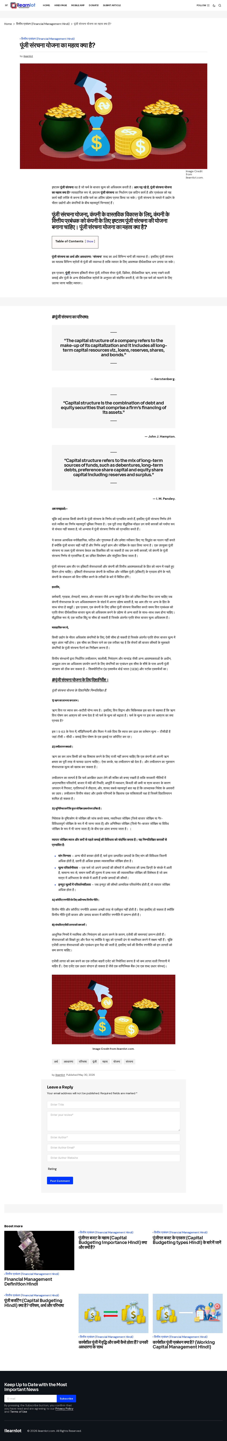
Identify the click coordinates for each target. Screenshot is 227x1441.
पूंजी (95, 1061)
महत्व (105, 1061)
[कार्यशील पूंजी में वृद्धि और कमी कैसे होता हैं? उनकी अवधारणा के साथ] (114, 1313)
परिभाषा (83, 1061)
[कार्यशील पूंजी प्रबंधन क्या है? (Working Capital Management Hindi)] (188, 1313)
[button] (6, 5)
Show (90, 241)
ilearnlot (13, 1430)
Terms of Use (18, 1411)
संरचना (129, 1061)
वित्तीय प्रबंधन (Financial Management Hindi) (43, 24)
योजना (116, 1061)
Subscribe (66, 1398)
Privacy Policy (64, 1408)
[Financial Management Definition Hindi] (39, 1250)
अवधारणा (68, 1061)
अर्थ (56, 1061)
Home (8, 24)
